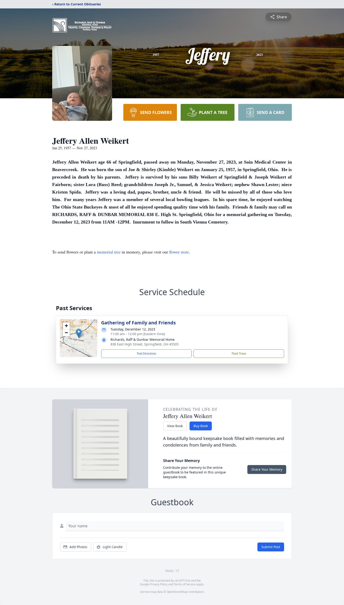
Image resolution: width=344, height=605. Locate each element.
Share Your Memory (266, 469)
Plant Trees (239, 354)
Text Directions (146, 354)
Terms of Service (185, 584)
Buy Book (201, 426)
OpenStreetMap (177, 592)
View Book (175, 426)
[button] (79, 333)
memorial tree (109, 252)
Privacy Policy (159, 584)
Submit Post (270, 547)
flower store (179, 252)
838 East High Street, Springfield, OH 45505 (144, 344)
